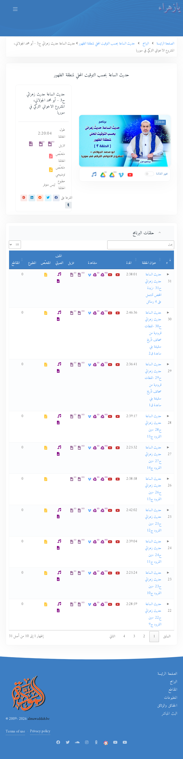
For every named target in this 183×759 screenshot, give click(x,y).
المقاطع (15, 263)
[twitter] (48, 198)
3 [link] (134, 636)
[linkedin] (32, 198)
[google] (23, 198)
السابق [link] (166, 636)
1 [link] (154, 636)
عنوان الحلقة (149, 263)
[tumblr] (68, 205)
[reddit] (40, 198)
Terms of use (15, 731)
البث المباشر (169, 713)
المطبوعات (170, 697)
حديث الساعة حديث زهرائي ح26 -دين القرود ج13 (153, 489)
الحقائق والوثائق (167, 705)
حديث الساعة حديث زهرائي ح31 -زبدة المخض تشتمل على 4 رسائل (153, 288)
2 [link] (144, 636)
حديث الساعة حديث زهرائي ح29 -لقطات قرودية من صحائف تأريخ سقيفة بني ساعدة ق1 (153, 385)
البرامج (173, 681)
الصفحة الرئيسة (167, 673)
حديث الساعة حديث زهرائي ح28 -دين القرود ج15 (153, 426)
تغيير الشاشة (162, 173)
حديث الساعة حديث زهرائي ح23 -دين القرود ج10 (153, 583)
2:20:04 (160, 122)
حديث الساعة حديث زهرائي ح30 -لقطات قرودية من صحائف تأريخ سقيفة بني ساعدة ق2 (153, 333)
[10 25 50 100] (15, 244)
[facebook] (56, 198)
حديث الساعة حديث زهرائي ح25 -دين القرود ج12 (153, 520)
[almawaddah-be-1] (115, 743)
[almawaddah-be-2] (125, 743)
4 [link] (124, 636)
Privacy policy (40, 731)
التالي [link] (112, 636)
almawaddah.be (38, 719)
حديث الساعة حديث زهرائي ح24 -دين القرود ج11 (153, 551)
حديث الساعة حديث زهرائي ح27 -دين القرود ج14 (153, 457)
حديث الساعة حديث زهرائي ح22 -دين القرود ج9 (153, 614)
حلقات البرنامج (143, 233)
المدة (128, 263)
